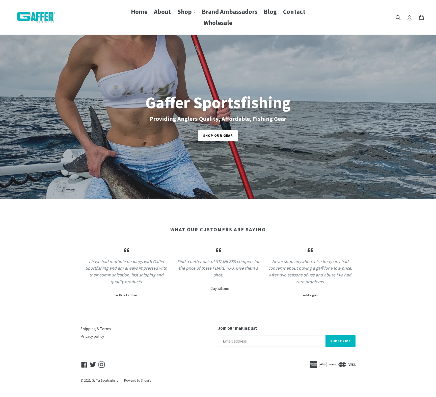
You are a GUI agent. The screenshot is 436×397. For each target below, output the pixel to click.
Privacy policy (92, 336)
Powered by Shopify (137, 380)
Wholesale (218, 23)
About (162, 12)
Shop (187, 11)
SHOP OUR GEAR (218, 135)
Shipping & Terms (95, 328)
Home (139, 12)
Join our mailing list (237, 328)
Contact (294, 12)
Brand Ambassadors (229, 12)
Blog (270, 12)
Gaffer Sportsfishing (105, 380)
